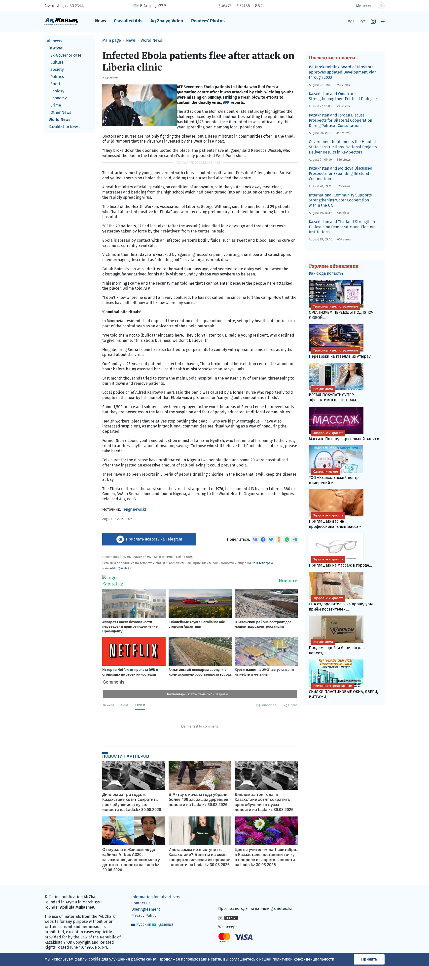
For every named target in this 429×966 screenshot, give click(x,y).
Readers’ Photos (208, 21)
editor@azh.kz (120, 568)
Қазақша (165, 924)
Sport (55, 83)
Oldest (140, 704)
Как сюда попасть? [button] (326, 273)
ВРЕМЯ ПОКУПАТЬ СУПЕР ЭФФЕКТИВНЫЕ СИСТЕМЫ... (334, 394)
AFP (227, 102)
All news (54, 41)
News (100, 21)
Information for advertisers (155, 896)
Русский (143, 924)
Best (124, 704)
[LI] (229, 898)
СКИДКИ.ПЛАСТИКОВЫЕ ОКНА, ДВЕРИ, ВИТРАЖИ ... (343, 691)
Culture (57, 62)
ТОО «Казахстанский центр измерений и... (334, 477)
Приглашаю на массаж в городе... (340, 562)
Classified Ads (128, 21)
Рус (362, 21)
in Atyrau (57, 48)
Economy (58, 98)
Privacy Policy (143, 915)
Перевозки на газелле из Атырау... (341, 353)
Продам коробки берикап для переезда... (337, 647)
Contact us (140, 903)
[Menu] (383, 21)
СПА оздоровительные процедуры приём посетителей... (341, 604)
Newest (108, 704)
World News (60, 119)
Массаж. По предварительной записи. (344, 436)
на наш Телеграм (260, 563)
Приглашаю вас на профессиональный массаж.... (337, 521)
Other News (60, 112)
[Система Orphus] (228, 917)
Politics (57, 76)
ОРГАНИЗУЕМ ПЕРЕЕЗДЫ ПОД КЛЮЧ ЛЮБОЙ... (341, 312)
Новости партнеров (125, 756)
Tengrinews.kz (134, 509)
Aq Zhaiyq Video (166, 21)
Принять (369, 959)
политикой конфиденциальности (303, 959)
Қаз (351, 21)
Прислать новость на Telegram (154, 539)
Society (57, 69)
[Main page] (61, 21)
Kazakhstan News (64, 126)
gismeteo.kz (281, 908)
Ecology (57, 91)
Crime (55, 105)
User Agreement (145, 909)
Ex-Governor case (65, 55)
